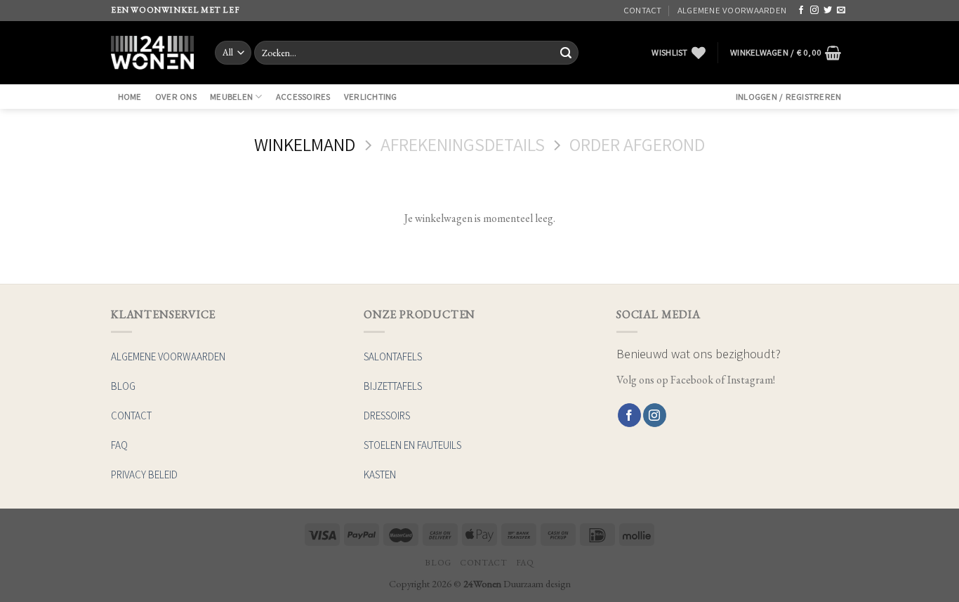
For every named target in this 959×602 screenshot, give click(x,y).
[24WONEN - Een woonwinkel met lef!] (152, 53)
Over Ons (176, 97)
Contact (642, 10)
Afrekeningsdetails (463, 145)
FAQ (525, 562)
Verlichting (370, 97)
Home (130, 97)
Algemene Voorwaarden (731, 10)
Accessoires (303, 97)
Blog (438, 562)
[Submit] (566, 53)
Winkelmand (304, 145)
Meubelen (231, 97)
